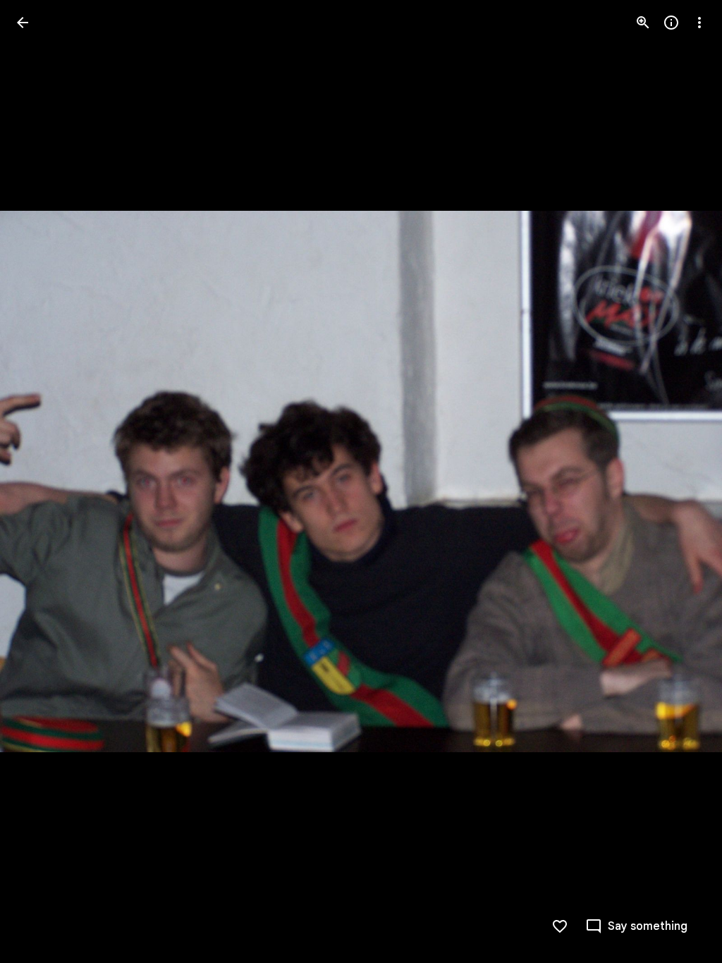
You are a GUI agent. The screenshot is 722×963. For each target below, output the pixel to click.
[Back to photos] (22, 22)
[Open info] (671, 22)
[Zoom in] (643, 22)
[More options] (699, 22)
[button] (39, 481)
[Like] (559, 926)
